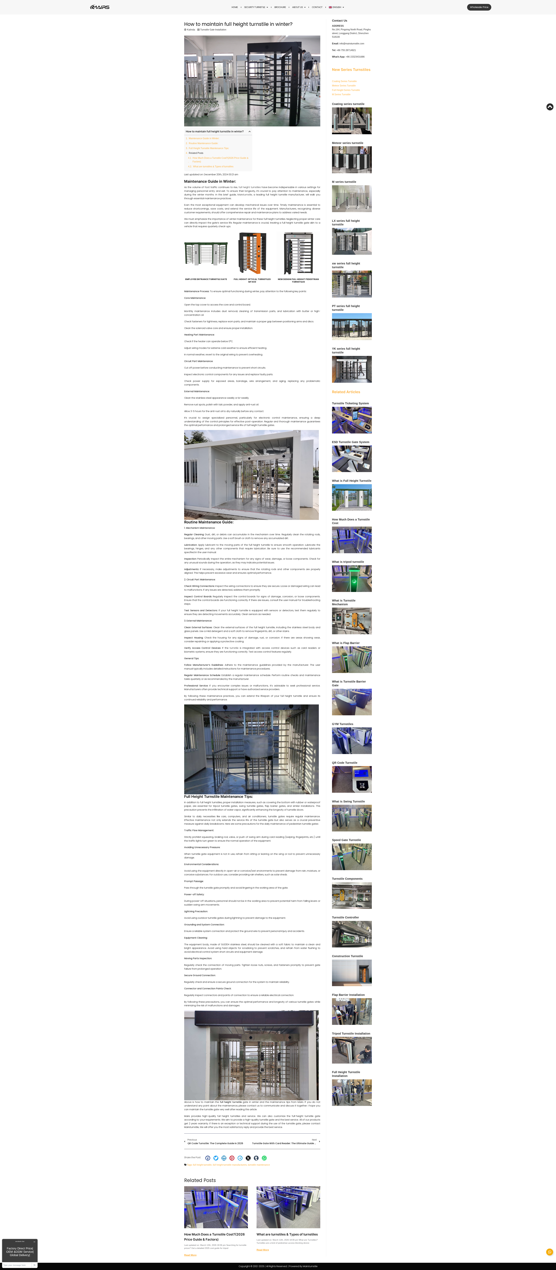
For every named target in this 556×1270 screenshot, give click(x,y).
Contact (317, 7)
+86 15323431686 (355, 57)
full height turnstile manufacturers (230, 1165)
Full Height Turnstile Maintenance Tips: (209, 148)
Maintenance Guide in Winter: (204, 138)
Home (235, 7)
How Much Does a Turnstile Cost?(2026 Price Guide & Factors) (220, 160)
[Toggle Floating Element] (549, 1252)
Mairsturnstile (244, 194)
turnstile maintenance (259, 1165)
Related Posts (196, 153)
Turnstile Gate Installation (213, 29)
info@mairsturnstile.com (351, 43)
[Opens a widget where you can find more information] (20, 1253)
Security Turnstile (254, 7)
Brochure (280, 7)
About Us (297, 7)
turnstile (234, 648)
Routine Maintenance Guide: (203, 143)
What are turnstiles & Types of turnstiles (213, 166)
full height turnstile (202, 1165)
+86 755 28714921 (346, 50)
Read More (190, 1255)
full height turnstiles (250, 187)
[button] (250, 131)
